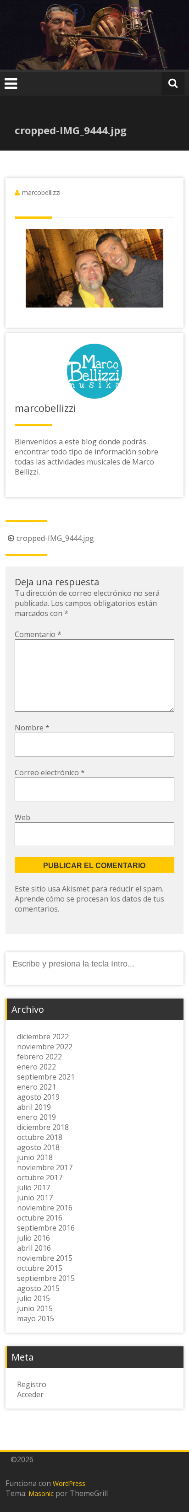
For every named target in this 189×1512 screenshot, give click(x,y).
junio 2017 (35, 1198)
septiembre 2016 (46, 1228)
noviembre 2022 (44, 1047)
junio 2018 (35, 1157)
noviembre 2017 (44, 1167)
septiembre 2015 (46, 1278)
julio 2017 (33, 1188)
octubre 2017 (39, 1177)
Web (22, 817)
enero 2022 (36, 1067)
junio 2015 (35, 1308)
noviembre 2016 (44, 1208)
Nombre (32, 728)
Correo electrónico (50, 772)
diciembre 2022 (43, 1036)
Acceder (30, 1394)
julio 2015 (33, 1298)
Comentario (38, 634)
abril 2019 (34, 1107)
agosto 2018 (38, 1147)
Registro (31, 1384)
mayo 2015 (35, 1318)
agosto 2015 (38, 1288)
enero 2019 (36, 1117)
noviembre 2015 (44, 1258)
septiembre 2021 (46, 1077)
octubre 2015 (39, 1268)
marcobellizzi (41, 192)
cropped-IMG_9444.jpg (55, 538)
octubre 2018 (39, 1137)
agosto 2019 (38, 1097)
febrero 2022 (39, 1057)
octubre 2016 (39, 1218)
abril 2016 (34, 1248)
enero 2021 (36, 1087)
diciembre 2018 (43, 1127)
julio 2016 (33, 1238)
